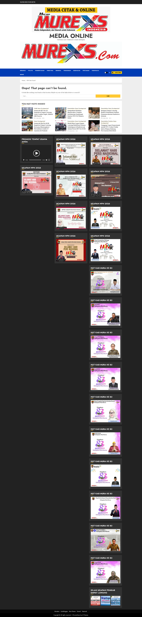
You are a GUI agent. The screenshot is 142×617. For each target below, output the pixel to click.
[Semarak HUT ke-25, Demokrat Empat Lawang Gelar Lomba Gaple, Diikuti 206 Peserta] (27, 113)
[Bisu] (46, 160)
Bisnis (22, 74)
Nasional (84, 611)
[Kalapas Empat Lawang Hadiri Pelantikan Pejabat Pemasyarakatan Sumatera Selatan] (94, 113)
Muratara (56, 611)
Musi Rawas (72, 611)
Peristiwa (50, 70)
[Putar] (24, 160)
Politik (30, 70)
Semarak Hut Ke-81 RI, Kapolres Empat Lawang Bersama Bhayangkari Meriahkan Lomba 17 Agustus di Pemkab (42, 127)
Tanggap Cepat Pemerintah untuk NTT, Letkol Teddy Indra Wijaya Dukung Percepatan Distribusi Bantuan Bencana (110, 129)
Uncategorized (44, 108)
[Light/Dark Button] (106, 72)
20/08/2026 (105, 118)
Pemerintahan (39, 70)
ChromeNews (76, 615)
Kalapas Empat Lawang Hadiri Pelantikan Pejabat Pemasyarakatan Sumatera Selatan (110, 113)
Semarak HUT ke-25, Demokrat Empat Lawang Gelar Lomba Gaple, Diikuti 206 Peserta (43, 113)
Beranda (23, 70)
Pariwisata (95, 70)
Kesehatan (76, 70)
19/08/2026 (72, 131)
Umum (39, 108)
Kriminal (58, 70)
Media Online (71, 36)
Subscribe (118, 72)
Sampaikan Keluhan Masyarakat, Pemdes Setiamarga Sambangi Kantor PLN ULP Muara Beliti (76, 114)
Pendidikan (67, 70)
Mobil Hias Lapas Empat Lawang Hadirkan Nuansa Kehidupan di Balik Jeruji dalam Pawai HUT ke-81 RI (77, 126)
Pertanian (86, 70)
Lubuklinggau (64, 611)
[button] (110, 72)
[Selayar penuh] (49, 160)
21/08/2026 (38, 118)
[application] (36, 153)
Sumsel (79, 611)
